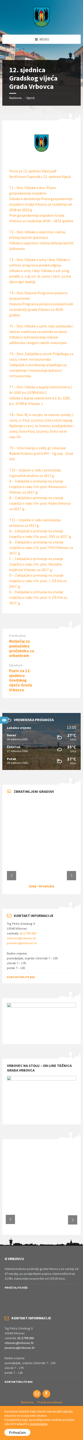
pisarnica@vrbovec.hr (22, 943)
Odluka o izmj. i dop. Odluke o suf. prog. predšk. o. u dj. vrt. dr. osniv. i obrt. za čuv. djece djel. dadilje (40, 276)
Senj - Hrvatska (41, 886)
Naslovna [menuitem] (27, 1402)
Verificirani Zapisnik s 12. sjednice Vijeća (40, 176)
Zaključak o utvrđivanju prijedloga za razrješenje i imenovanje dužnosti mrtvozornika (38, 370)
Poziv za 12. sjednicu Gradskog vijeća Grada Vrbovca (20, 680)
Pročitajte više (16, 1287)
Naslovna (15, 98)
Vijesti (30, 98)
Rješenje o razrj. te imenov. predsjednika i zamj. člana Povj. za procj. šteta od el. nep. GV (41, 431)
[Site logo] (41, 25)
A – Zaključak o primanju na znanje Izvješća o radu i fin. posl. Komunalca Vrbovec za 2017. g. (37, 486)
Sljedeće (15, 665)
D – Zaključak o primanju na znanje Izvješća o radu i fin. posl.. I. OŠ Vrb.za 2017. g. (38, 581)
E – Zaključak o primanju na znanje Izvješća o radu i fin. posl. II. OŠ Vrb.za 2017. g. (38, 597)
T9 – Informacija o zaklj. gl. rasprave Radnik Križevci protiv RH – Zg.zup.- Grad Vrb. (41, 453)
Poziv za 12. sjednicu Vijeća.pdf (32, 171)
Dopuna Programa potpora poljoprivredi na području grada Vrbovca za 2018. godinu (41, 309)
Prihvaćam (17, 1432)
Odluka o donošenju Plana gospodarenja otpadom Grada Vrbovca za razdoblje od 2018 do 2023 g (40, 204)
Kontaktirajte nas (21, 977)
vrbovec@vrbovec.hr (21, 938)
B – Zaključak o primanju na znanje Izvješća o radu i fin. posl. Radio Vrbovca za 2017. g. (40, 503)
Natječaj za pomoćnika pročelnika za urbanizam (21, 648)
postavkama (38, 1424)
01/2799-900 (28, 933)
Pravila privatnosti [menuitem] (49, 1402)
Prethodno (17, 636)
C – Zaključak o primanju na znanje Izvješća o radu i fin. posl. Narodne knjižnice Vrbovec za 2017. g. (36, 564)
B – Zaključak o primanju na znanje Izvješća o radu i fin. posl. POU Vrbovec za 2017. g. (41, 547)
